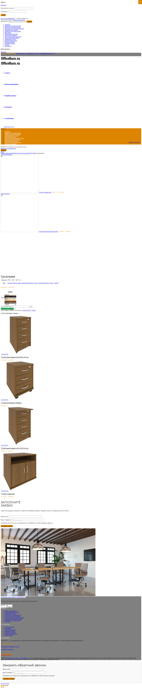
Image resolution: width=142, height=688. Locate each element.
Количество (7, 306)
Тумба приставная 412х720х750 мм (14, 448)
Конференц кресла (11, 30)
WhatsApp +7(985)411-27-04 (27, 53)
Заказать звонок (134, 142)
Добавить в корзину (7, 308)
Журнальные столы (11, 34)
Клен (35, 283)
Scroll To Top (5, 684)
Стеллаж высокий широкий (48, 231)
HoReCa (7, 24)
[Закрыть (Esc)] (1, 685)
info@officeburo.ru (47, 53)
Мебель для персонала (13, 31)
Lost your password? (8, 18)
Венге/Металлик (27, 283)
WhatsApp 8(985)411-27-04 (10, 647)
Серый (56, 283)
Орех (51, 283)
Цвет (2, 297)
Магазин (9, 153)
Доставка (8, 628)
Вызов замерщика (11, 41)
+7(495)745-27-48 (8, 53)
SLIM (30, 153)
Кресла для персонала (12, 27)
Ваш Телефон (6, 520)
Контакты (8, 46)
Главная (3, 153)
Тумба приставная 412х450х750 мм (14, 357)
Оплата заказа (9, 42)
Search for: (4, 21)
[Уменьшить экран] (5, 685)
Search (29, 21)
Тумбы (34, 153)
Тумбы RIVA (26, 310)
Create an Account (18, 20)
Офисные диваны (11, 35)
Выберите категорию (8, 148)
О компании (9, 118)
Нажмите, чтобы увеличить (10, 273)
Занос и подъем (10, 630)
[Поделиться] (3, 685)
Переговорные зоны (12, 38)
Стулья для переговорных (13, 619)
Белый (10, 283)
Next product (5, 194)
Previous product (6, 154)
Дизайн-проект (10, 43)
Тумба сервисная (45, 192)
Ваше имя (4, 516)
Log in (3, 15)
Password (4, 11)
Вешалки (8, 33)
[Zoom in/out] (7, 685)
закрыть (3, 5)
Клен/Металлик (43, 283)
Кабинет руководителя (13, 26)
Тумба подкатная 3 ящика (11, 403)
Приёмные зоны (10, 39)
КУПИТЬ (5, 354)
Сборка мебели (10, 632)
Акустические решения (13, 37)
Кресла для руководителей (14, 28)
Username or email (7, 8)
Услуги (7, 45)
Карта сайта (9, 635)
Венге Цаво (17, 283)
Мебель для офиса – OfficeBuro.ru (18, 658)
